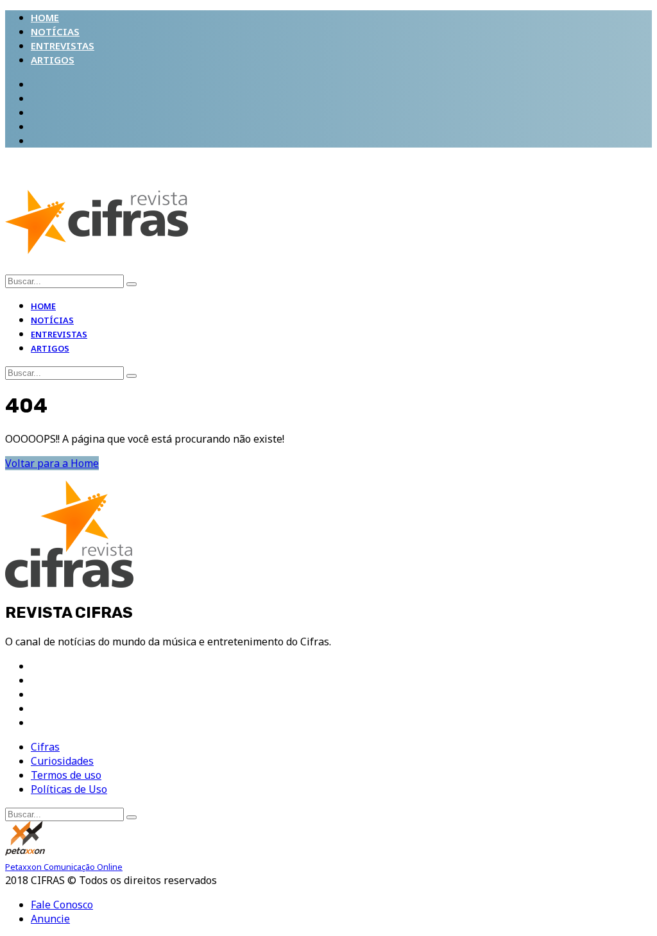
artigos (52, 59)
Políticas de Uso (69, 789)
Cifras (45, 747)
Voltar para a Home (52, 463)
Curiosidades (62, 761)
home (45, 17)
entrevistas (62, 45)
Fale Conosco (62, 905)
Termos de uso (66, 775)
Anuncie (50, 919)
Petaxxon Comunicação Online (64, 866)
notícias (55, 31)
